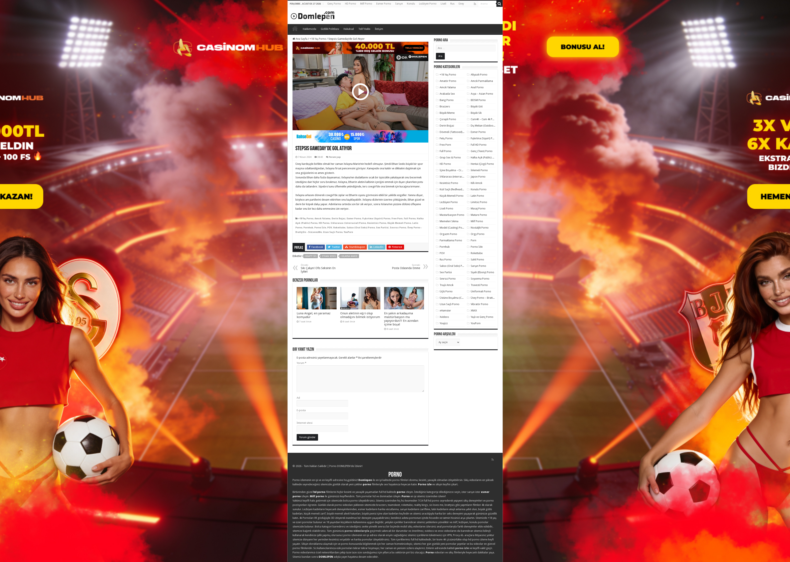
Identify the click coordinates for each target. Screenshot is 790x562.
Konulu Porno (479, 189)
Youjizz (444, 323)
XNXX (474, 310)
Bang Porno (447, 100)
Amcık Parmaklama (482, 80)
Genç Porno (334, 3)
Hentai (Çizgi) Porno (482, 163)
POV (329, 227)
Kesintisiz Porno (376, 223)
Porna (430, 552)
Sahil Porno (477, 259)
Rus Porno (446, 259)
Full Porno (410, 218)
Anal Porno (477, 87)
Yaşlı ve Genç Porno (482, 316)
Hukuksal (349, 28)
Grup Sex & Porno (450, 157)
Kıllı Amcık (476, 183)
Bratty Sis (310, 256)
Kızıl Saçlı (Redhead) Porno (455, 189)
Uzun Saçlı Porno (333, 232)
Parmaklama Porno (451, 240)
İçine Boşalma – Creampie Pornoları (461, 170)
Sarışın (399, 3)
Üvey (461, 3)
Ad (298, 397)
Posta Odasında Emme (406, 267)
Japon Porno (478, 176)
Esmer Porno (383, 3)
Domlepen (365, 480)
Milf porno (317, 496)
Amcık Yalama (322, 218)
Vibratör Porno (479, 304)
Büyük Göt (477, 106)
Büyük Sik (476, 112)
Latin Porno (477, 195)
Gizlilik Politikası (330, 28)
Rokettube (339, 227)
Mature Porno (479, 214)
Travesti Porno (479, 285)
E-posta (301, 410)
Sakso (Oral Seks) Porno (361, 227)
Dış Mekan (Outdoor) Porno (487, 125)
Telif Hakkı (364, 28)
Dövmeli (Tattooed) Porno (455, 132)
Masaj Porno (478, 208)
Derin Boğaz (338, 218)
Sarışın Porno (478, 265)
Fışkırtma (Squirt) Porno (376, 218)
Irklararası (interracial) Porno (348, 223)
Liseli (443, 3)
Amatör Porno (448, 80)
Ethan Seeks (329, 256)
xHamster (445, 310)
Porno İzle (320, 227)
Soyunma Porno (480, 278)
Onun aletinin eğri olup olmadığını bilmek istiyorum (360, 315)
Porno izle (425, 484)
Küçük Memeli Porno (399, 223)
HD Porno (350, 3)
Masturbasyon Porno (452, 214)
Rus (452, 3)
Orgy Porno (477, 234)
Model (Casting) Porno (453, 227)
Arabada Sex (447, 93)
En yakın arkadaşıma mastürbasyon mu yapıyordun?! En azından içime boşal (401, 318)
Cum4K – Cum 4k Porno (484, 119)
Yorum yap (335, 157)
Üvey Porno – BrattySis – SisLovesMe (492, 297)
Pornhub (308, 227)
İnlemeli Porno (479, 170)
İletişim (379, 28)
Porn (473, 240)
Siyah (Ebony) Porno (482, 272)
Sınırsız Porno (398, 227)
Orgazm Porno (448, 234)
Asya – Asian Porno (482, 93)
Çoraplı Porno (448, 119)
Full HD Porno (479, 144)
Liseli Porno (446, 208)
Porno (295, 28)
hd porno (319, 491)
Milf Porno (366, 3)
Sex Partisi (382, 227)
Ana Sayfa (301, 38)
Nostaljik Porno (480, 227)
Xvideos (444, 316)
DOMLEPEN (326, 556)
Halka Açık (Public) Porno (485, 157)
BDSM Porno (478, 100)
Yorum (301, 363)
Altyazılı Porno (479, 74)
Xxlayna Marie (349, 256)
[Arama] (499, 4)
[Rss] (474, 3)
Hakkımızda (309, 28)
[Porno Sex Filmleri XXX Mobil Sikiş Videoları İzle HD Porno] (313, 15)
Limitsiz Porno (479, 202)
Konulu (411, 3)
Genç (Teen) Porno (482, 151)
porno (367, 484)
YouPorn (348, 232)
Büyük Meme (447, 112)
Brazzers (445, 106)
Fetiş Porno (446, 138)
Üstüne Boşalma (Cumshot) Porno (459, 297)
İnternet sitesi (305, 422)
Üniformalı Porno (481, 291)
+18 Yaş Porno (318, 38)
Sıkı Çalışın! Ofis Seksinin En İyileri (318, 268)
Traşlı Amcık (446, 285)
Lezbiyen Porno (428, 3)
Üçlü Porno (446, 291)
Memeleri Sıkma (449, 221)
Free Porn (397, 218)
